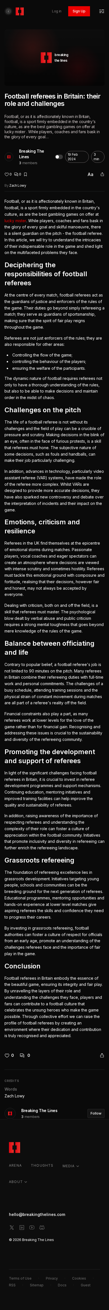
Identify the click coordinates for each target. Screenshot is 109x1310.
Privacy (52, 1278)
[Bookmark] (25, 174)
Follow (96, 1113)
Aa (90, 174)
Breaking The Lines (31, 154)
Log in (56, 11)
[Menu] (102, 11)
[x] (12, 1227)
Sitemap (37, 1285)
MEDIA (69, 1166)
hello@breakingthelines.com (37, 1214)
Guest (86, 1285)
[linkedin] (22, 1227)
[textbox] (54, 618)
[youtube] (32, 1227)
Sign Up (79, 11)
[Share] (102, 174)
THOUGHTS (42, 1165)
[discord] (42, 1227)
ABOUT (16, 1182)
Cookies (79, 1278)
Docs (62, 1285)
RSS (12, 1285)
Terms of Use (20, 1278)
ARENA (15, 1165)
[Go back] (8, 11)
